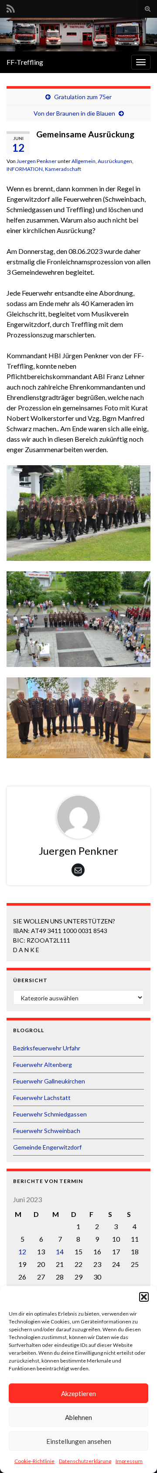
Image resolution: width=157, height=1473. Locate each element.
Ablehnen (78, 1417)
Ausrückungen (115, 161)
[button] (144, 1297)
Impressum (129, 1461)
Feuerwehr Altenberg (42, 1064)
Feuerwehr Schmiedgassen (50, 1114)
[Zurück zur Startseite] (78, 34)
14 (60, 1251)
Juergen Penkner (37, 161)
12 (22, 1251)
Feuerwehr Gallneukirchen (49, 1081)
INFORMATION (25, 169)
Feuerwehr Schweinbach (46, 1130)
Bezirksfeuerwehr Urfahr (46, 1048)
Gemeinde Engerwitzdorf (47, 1147)
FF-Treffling (25, 62)
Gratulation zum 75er (83, 96)
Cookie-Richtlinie (34, 1461)
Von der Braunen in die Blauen (74, 113)
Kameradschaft (63, 169)
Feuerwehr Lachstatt (42, 1097)
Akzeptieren (78, 1393)
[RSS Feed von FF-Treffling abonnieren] (11, 7)
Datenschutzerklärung (85, 1461)
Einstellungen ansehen (78, 1441)
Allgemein (84, 161)
